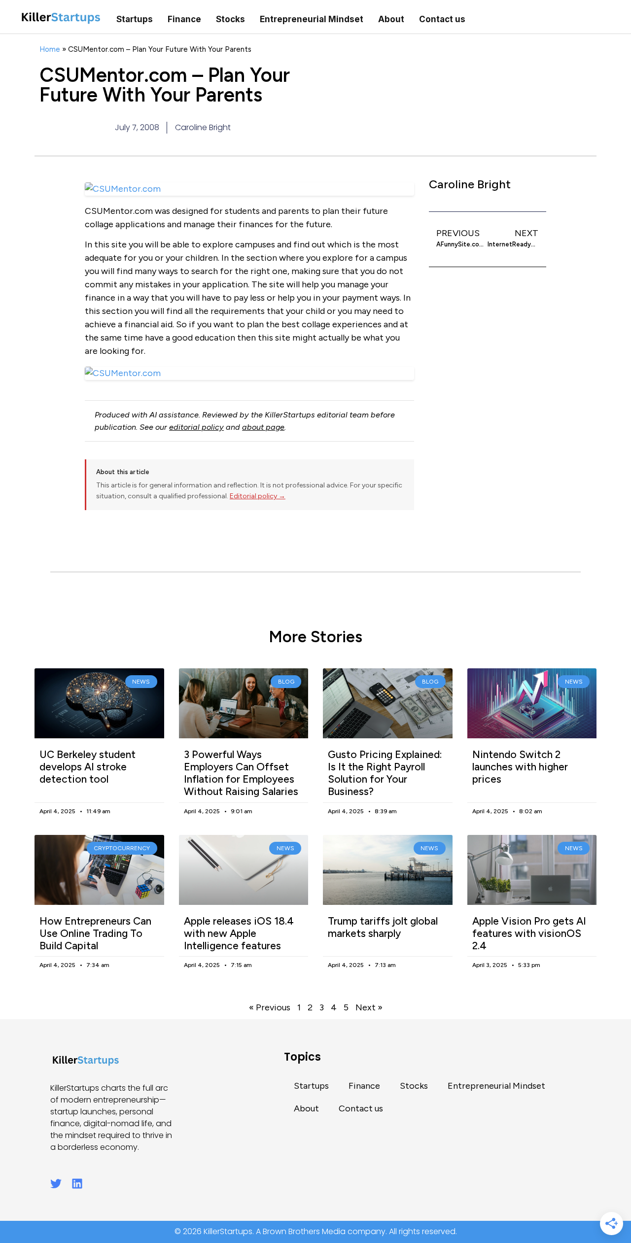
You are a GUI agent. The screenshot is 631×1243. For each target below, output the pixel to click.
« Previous (269, 1007)
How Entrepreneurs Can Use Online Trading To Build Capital (95, 933)
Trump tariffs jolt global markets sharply (383, 927)
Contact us (442, 19)
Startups (134, 19)
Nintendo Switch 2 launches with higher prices (520, 766)
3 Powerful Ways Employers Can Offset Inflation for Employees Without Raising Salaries (241, 773)
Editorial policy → (257, 496)
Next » (369, 1007)
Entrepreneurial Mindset (311, 19)
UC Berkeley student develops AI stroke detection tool (87, 766)
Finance (184, 19)
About (391, 19)
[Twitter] (56, 1183)
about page (263, 427)
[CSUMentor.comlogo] (249, 373)
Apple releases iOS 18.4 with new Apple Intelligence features (239, 933)
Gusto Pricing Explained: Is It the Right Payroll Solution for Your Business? (385, 773)
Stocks (230, 19)
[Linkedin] (77, 1183)
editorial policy (196, 427)
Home (49, 49)
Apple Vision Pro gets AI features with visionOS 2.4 (529, 933)
